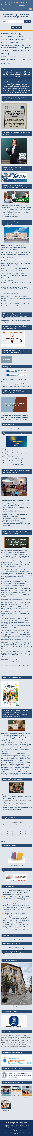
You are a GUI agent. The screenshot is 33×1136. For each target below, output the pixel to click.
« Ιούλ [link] (3, 841)
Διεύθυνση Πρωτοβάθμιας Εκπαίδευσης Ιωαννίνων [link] (16, 15)
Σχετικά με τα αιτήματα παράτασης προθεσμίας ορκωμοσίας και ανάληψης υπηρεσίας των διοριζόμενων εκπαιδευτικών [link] (16, 898)
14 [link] (20, 831)
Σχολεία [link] (12, 1124)
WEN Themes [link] (17, 1134)
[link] (6, 56)
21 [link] (20, 833)
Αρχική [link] (7, 1122)
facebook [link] (22, 5)
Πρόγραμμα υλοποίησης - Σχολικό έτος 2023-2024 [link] (17, 386)
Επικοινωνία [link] (19, 1124)
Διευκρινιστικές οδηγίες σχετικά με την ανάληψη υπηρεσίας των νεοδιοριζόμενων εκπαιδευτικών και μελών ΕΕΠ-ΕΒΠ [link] (16, 892)
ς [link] (7, 205)
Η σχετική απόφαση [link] (8, 795)
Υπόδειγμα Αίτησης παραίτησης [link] (11, 216)
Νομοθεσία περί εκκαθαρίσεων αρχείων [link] (13, 522)
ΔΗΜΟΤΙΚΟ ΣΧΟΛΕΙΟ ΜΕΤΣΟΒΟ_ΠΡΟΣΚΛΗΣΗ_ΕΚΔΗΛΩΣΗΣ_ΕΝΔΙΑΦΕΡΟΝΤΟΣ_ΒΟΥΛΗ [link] (16, 259)
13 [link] (16, 831)
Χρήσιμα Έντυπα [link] (24, 1125)
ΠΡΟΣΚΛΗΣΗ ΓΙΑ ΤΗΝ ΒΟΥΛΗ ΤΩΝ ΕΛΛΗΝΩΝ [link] (16, 60)
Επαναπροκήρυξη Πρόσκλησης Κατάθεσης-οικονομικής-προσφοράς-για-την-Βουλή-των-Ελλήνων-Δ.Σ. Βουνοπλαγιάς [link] (13, 247)
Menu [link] (18, 28)
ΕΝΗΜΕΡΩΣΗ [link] (6, 63)
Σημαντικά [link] (5, 9)
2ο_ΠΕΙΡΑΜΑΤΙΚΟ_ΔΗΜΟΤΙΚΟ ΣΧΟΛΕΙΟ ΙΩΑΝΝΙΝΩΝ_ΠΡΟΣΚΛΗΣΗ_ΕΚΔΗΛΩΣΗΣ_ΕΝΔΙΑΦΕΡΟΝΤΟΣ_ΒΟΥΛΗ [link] (16, 275)
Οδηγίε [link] (5, 205)
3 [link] (3, 829)
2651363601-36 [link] (11, 2)
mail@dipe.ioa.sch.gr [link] (22, 2)
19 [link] (12, 833)
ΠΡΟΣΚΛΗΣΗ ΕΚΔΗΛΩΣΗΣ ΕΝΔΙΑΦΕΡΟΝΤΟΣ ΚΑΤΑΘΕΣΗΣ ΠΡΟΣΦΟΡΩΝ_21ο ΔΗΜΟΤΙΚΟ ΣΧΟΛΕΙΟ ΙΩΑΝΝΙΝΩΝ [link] (16, 298)
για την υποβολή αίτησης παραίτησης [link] (18, 205)
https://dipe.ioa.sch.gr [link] (18, 1035)
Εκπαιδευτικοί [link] (23, 1122)
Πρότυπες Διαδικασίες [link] (16, 866)
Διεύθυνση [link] (14, 1122)
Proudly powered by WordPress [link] (11, 1132)
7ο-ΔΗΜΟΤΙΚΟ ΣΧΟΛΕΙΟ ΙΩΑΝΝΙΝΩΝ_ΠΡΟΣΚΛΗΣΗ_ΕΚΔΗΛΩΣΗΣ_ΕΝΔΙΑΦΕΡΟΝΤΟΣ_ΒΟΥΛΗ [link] (16, 282)
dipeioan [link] (14, 56)
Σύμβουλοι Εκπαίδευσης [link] (11, 1125)
